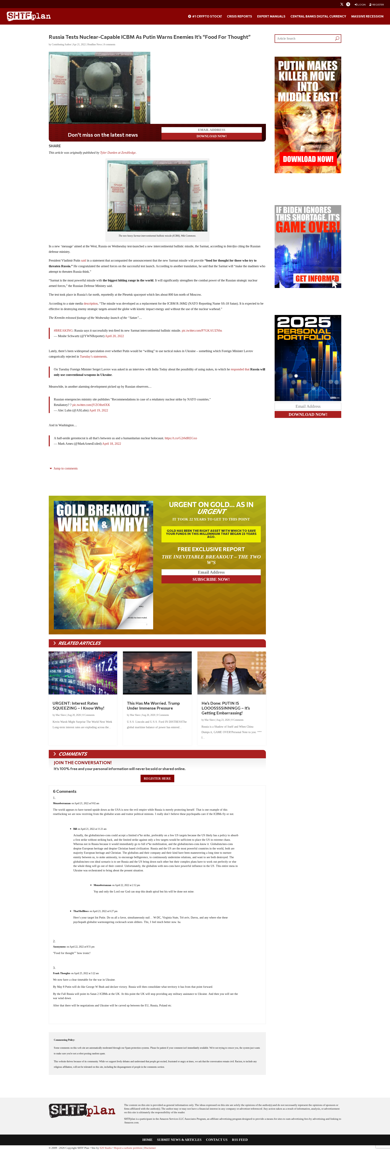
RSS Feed (240, 1139)
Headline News (94, 44)
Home (147, 1139)
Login (361, 4)
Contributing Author (61, 44)
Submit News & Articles (179, 1139)
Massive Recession (367, 16)
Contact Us (217, 1139)
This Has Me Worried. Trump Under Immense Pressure (153, 705)
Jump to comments (65, 468)
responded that (240, 369)
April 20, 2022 (114, 336)
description (91, 303)
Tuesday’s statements (93, 356)
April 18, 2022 (111, 443)
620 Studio (106, 1148)
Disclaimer (150, 1148)
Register (378, 4)
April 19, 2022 (98, 410)
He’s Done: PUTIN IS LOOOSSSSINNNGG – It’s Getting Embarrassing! (226, 708)
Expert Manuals (271, 16)
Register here (157, 778)
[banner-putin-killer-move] (308, 172)
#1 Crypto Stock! (207, 16)
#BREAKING (63, 330)
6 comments (109, 44)
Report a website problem (128, 1148)
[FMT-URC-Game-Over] (308, 287)
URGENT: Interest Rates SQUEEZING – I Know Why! (78, 705)
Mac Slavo (61, 715)
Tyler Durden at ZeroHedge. (118, 152)
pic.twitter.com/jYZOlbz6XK (91, 405)
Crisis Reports (239, 16)
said (83, 260)
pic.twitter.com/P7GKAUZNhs (202, 330)
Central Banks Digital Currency (318, 16)
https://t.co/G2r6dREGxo (181, 438)
